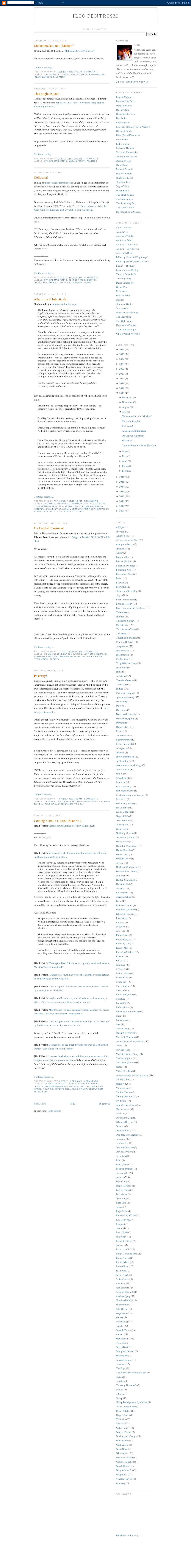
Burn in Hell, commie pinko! (59, 182)
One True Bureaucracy (127, 1134)
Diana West (121, 287)
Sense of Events (124, 173)
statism (119, 1334)
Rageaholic (122, 1211)
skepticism (121, 1313)
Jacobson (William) (126, 909)
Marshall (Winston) (126, 1037)
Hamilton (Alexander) (127, 845)
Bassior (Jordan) (124, 561)
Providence (121, 1194)
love (118, 1024)
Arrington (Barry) (125, 544)
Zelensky (120, 1483)
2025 (121, 354)
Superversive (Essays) (127, 312)
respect (119, 1245)
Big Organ (121, 586)
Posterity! (40, 675)
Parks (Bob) (122, 1164)
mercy (119, 1066)
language (48, 77)
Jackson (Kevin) (124, 905)
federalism (121, 778)
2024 (121, 359)
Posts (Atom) (54, 1110)
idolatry (120, 888)
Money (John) (123, 1079)
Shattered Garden (124, 304)
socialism (121, 1321)
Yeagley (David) (124, 1478)
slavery (119, 1317)
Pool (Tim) (121, 1181)
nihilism (53, 283)
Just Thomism (123, 143)
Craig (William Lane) (126, 663)
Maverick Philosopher (127, 152)
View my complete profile (132, 82)
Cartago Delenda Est (126, 274)
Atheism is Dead (124, 253)
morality (39, 512)
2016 (121, 477)
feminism (120, 782)
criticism (49, 801)
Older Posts (104, 1103)
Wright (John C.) (124, 1470)
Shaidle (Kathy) (124, 1300)
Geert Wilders (123, 820)
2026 (121, 349)
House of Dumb (124, 131)
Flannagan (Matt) (125, 790)
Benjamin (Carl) (124, 569)
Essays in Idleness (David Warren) (133, 126)
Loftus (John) (122, 1007)
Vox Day (79, 804)
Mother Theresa (124, 1092)
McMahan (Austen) (126, 1062)
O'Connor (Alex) (124, 1117)
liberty (85, 801)
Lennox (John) (123, 973)
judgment (121, 926)
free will (120, 799)
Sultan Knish (122, 190)
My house (121, 1100)
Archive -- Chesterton (127, 244)
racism (119, 1207)
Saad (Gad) (121, 1270)
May (124, 456)
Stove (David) (123, 1347)
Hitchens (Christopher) (127, 867)
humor (119, 875)
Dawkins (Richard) (125, 714)
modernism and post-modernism (89, 509)
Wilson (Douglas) (125, 1461)
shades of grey (74, 512)
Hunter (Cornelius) (125, 879)
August (125, 407)
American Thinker (125, 236)
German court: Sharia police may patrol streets (71, 825)
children (120, 616)
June (124, 451)
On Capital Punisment (49, 528)
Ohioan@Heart (123, 160)
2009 (121, 511)
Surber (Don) (122, 1355)
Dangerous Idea (124, 105)
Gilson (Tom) (122, 824)
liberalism (40, 283)
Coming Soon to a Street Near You (57, 820)
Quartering (121, 1198)
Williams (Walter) (125, 1457)
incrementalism (95, 74)
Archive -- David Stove (127, 248)
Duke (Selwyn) (123, 727)
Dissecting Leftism (125, 114)
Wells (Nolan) (123, 1440)
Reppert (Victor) (124, 1241)
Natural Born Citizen (126, 156)
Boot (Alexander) (125, 599)
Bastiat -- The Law (125, 265)
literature (120, 998)
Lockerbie (121, 1003)
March (125, 466)
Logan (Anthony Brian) (128, 1011)
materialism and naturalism (51, 509)
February (126, 470)
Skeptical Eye (123, 182)
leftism (60, 77)
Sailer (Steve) (122, 1279)
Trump (87, 283)
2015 (121, 481)
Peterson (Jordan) (124, 1168)
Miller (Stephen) (124, 1071)
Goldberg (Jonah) (125, 833)
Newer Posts (40, 1103)
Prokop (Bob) (123, 1190)
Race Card (121, 1202)
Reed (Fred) (122, 1232)
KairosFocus (122, 935)
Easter (119, 731)
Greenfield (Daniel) (125, 837)
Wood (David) (123, 1466)
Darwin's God (122, 109)
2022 (121, 368)
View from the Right (126, 329)
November (127, 402)
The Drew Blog (123, 316)
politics (92, 161)
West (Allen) (122, 1444)
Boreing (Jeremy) (124, 603)
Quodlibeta (121, 165)
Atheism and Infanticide (50, 299)
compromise (75, 504)
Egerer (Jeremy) (124, 739)
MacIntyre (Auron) (125, 1032)
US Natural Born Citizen (128, 211)
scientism (121, 1283)
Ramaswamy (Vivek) (126, 1215)
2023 (121, 364)
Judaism (120, 922)
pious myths (122, 1173)
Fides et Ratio (123, 295)
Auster (119, 552)
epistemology (123, 761)
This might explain (46, 93)
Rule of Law (94, 657)
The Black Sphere (125, 194)
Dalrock (120, 705)
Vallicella (121, 1419)
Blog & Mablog (124, 97)
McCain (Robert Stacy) (127, 1054)
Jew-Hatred (121, 918)
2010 (121, 506)
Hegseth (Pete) (123, 858)
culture (119, 688)
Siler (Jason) (122, 1308)
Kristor (119, 956)
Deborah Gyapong (125, 718)
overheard (121, 1143)
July (124, 412)
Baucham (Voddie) (125, 565)
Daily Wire (121, 701)
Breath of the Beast (125, 101)
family (119, 773)
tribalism (67, 804)
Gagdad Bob (122, 816)
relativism (121, 1236)
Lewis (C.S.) (122, 977)
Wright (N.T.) (122, 1474)
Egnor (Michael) (124, 744)
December (127, 397)
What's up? (121, 1453)
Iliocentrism (96, 16)
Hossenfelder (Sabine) (127, 871)
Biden (119, 578)
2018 (121, 388)
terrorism (40, 1092)
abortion (49, 504)
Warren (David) (123, 1432)
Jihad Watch (122, 139)
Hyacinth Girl (123, 884)
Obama (119, 1126)
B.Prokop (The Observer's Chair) (132, 261)
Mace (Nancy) (123, 1028)
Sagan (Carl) (122, 1275)
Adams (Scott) (123, 535)
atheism (61, 504)
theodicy (120, 1381)
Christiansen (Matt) (126, 629)
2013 (121, 491)
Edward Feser (122, 122)
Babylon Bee (122, 557)
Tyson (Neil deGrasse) (127, 1406)
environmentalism (125, 756)
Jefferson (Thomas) (125, 913)
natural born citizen (126, 1105)
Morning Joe (122, 1088)
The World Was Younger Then (131, 1372)
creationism (122, 667)
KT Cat (119, 960)
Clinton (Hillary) (124, 642)
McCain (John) (77, 161)
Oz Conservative (124, 1151)
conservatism (122, 650)
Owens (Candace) (125, 1147)
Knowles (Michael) (125, 952)
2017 (121, 393)
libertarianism (123, 986)
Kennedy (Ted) (77, 280)
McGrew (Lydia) (124, 1058)
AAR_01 (120, 527)
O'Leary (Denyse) (124, 1122)
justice (77, 654)
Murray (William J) (125, 1096)
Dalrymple (121, 710)
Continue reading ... (44, 67)
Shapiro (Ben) (123, 1304)
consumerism (122, 654)
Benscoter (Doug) (125, 574)
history (119, 862)
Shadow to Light (124, 177)
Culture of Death (95, 504)
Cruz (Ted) (121, 684)
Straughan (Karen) (125, 1351)
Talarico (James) (124, 1359)
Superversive (122, 308)
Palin (118, 1160)
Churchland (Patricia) (127, 637)
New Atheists (122, 1109)
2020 (121, 378)
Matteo (119, 1045)
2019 (121, 383)
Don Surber (121, 118)
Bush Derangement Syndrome (131, 608)
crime (47, 654)
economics (121, 735)
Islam (37, 77)
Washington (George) (126, 1436)
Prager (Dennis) (123, 1185)
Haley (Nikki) (123, 841)
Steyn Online (122, 186)
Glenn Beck (122, 828)
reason (119, 1228)
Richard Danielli (124, 169)
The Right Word (124, 321)
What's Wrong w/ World (128, 333)
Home (73, 1103)
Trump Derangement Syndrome (131, 1402)
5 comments (91, 501)
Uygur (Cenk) (123, 1415)
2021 (121, 373)
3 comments (91, 651)
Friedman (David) (125, 803)
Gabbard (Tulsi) (124, 811)
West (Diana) (122, 1449)
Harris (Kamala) (124, 850)
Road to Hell (54, 512)
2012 (121, 496)
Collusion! (41, 177)
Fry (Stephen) (123, 807)
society (54, 659)
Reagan (120, 1224)
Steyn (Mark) (122, 1338)
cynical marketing (72, 74)
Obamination (122, 1130)
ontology (120, 1139)
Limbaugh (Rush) (125, 994)
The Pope (121, 1368)
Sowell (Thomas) (124, 1330)
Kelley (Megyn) (124, 939)
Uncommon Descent (126, 325)
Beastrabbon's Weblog (127, 270)
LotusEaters (122, 1020)
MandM (120, 299)
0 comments (91, 72)
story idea (121, 1342)
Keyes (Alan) (122, 947)
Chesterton (121, 612)
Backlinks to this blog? (128, 1535)
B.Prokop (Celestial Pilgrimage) (132, 257)
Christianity (51, 74)
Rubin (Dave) (123, 1258)
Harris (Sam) (122, 854)
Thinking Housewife (126, 1385)
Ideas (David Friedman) (128, 135)
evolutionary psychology (129, 765)
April (124, 461)
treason (77, 283)
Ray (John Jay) (123, 1219)
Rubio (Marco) (123, 1262)
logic (118, 1015)
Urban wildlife (123, 1410)
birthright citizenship (126, 591)
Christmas (121, 633)
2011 (121, 501)
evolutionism (122, 769)
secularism (41, 659)
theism (119, 1376)
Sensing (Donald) (125, 1292)
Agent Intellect (123, 227)
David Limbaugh (124, 282)
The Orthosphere (124, 199)
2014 (121, 486)
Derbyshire (121, 722)
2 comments (91, 277)
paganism (121, 1156)
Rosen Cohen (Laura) (126, 1253)
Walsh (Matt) (122, 1427)
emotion (120, 752)
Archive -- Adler (124, 240)
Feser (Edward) (61, 654)
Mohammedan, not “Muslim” (54, 45)
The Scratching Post (126, 203)
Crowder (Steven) (125, 680)
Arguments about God (127, 540)
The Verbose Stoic (125, 207)
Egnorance (121, 291)
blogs (119, 595)
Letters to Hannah (125, 148)
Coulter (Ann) (123, 659)
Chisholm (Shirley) (125, 620)
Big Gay (120, 582)
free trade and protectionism (130, 794)
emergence (121, 748)
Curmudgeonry (123, 278)
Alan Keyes (122, 231)
